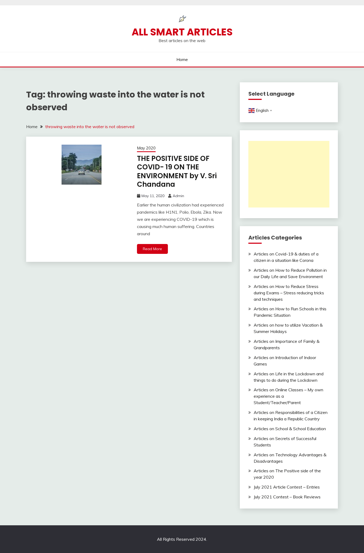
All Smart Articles (182, 32)
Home (182, 59)
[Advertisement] (288, 174)
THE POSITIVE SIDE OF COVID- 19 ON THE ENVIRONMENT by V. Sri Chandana (177, 171)
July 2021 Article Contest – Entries (287, 487)
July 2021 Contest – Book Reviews (287, 496)
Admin (178, 195)
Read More (152, 248)
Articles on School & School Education (290, 428)
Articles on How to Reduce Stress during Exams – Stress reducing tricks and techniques (289, 293)
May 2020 (146, 148)
